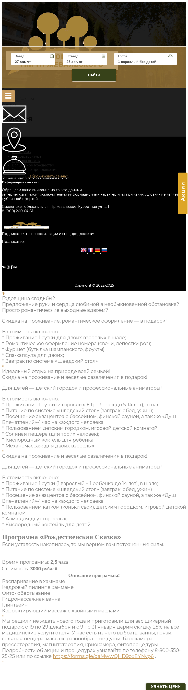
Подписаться (13, 241)
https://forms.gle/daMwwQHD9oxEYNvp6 (103, 656)
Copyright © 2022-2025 (94, 285)
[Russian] (104, 252)
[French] (91, 252)
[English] (84, 252)
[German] (97, 252)
